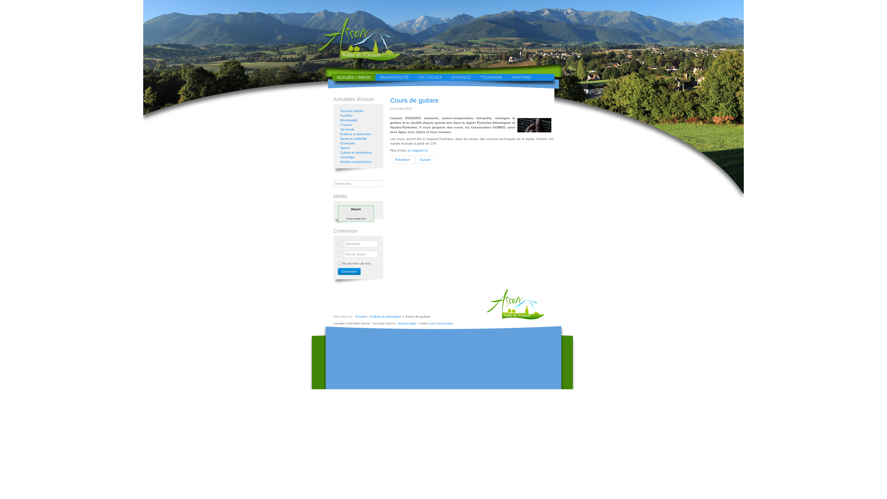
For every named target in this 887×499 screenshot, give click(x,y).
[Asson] (356, 60)
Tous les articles (352, 111)
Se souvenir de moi (356, 263)
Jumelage (347, 157)
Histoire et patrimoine (355, 162)
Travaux (346, 125)
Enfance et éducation (355, 134)
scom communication (441, 323)
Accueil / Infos (354, 77)
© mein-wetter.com (356, 218)
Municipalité (394, 77)
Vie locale (430, 77)
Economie (347, 143)
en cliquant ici (418, 150)
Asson (356, 209)
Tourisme (491, 77)
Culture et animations (355, 152)
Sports (345, 148)
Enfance (461, 77)
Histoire (521, 77)
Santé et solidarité (353, 138)
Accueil (360, 316)
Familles (346, 115)
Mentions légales (407, 323)
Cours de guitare (414, 100)
